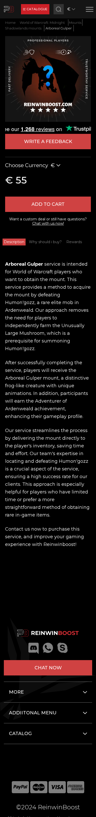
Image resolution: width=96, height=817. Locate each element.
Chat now (48, 668)
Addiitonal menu (33, 713)
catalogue (37, 9)
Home (10, 22)
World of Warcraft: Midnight (42, 22)
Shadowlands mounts (23, 28)
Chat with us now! (48, 223)
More (16, 692)
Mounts (75, 22)
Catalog (20, 733)
